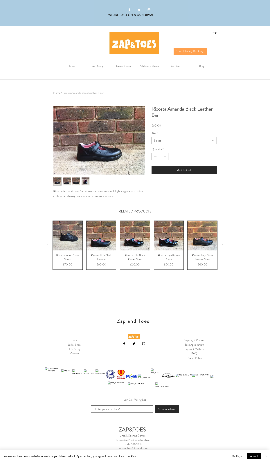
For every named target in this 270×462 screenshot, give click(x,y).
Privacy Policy (194, 358)
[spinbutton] (160, 156)
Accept (254, 456)
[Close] (265, 456)
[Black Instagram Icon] (143, 343)
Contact (74, 353)
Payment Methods (194, 349)
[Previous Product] (47, 245)
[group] (135, 245)
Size (155, 133)
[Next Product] (223, 245)
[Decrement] (154, 156)
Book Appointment (194, 345)
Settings (237, 456)
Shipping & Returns (194, 340)
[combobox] (184, 140)
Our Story (74, 349)
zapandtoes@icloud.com (133, 448)
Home (56, 93)
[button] (214, 33)
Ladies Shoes (75, 345)
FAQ (194, 353)
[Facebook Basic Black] (124, 343)
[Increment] (165, 156)
